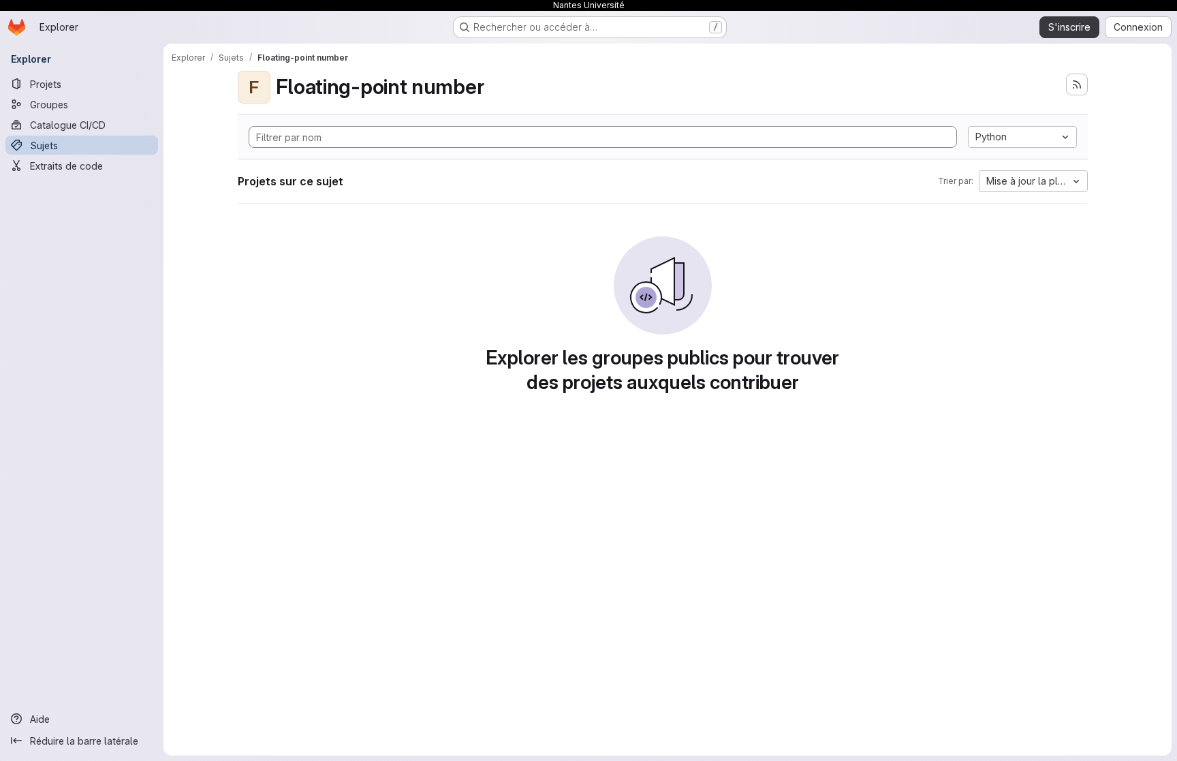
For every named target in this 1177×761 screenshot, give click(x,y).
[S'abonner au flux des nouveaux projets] (1077, 84)
